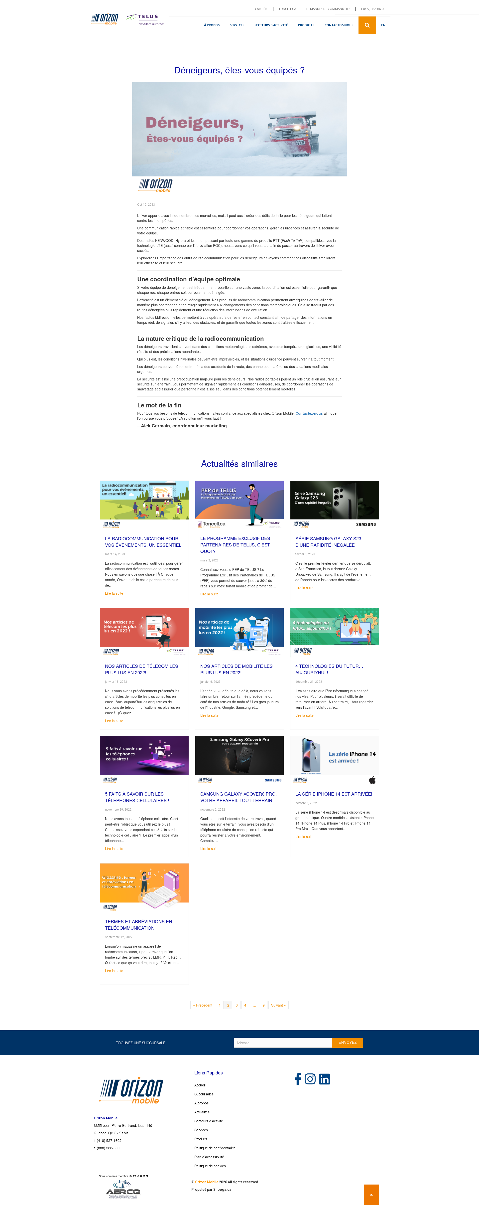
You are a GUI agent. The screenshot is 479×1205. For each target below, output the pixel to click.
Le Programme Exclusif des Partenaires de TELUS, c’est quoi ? (235, 544)
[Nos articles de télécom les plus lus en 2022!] (144, 632)
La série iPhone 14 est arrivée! (333, 793)
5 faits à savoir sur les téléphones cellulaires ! (137, 796)
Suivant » (278, 1005)
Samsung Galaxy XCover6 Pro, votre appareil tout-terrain (238, 796)
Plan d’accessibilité (209, 1156)
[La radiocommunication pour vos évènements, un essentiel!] (144, 504)
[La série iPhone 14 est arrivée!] (334, 760)
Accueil (200, 1084)
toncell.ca (287, 9)
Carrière (261, 9)
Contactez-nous (339, 25)
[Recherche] (367, 25)
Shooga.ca (222, 1190)
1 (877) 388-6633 (372, 9)
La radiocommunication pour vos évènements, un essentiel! (144, 541)
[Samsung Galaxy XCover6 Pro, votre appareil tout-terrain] (239, 760)
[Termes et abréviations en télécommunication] (144, 887)
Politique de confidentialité (215, 1147)
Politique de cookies (210, 1165)
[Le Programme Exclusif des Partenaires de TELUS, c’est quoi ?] (239, 504)
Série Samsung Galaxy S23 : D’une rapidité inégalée (329, 541)
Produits (306, 25)
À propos (212, 25)
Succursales (204, 1093)
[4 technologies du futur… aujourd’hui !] (334, 632)
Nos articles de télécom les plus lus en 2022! (141, 669)
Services (237, 25)
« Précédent (202, 1005)
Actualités (202, 1111)
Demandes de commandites (328, 9)
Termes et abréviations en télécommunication (138, 924)
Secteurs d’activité (271, 25)
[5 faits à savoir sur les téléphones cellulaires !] (144, 760)
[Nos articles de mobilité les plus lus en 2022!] (239, 632)
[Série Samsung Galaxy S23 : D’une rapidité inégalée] (334, 504)
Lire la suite (114, 593)
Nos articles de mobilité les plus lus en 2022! (236, 669)
